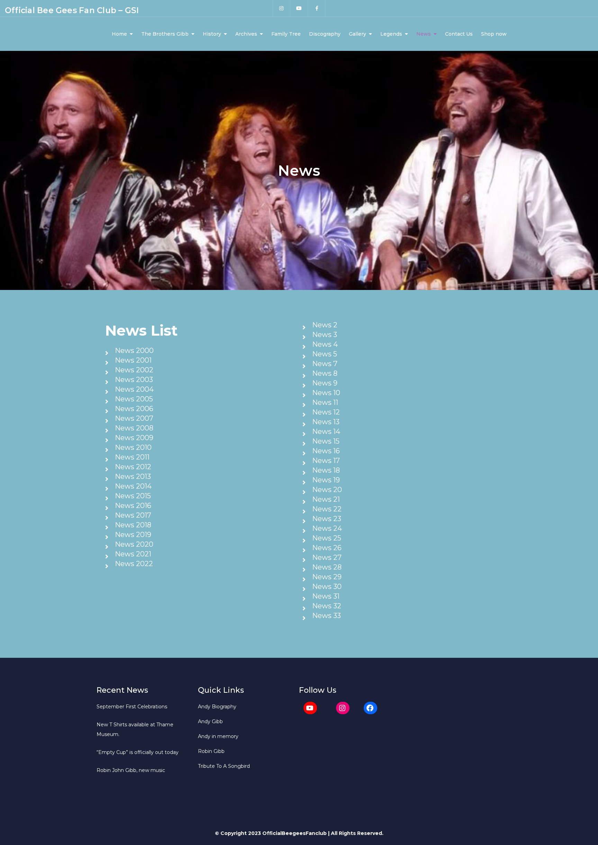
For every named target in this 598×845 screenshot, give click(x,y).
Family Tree (286, 34)
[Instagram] (343, 708)
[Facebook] (370, 708)
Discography (325, 34)
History (212, 34)
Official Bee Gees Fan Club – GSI (72, 10)
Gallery (357, 34)
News (423, 34)
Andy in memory (218, 736)
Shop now (494, 34)
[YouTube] (310, 708)
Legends (391, 34)
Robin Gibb (211, 751)
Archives (246, 34)
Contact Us (459, 34)
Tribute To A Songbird (224, 766)
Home (119, 34)
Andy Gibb (210, 721)
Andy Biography (217, 706)
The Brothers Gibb (165, 34)
